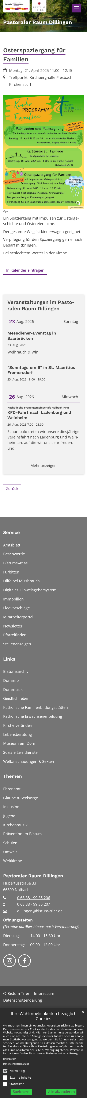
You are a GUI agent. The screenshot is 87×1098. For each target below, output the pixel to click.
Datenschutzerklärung (61, 1053)
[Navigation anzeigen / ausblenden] (76, 8)
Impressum (9, 1058)
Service (11, 532)
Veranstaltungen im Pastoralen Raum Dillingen (41, 305)
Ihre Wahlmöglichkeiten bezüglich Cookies (43, 1016)
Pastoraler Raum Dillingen (33, 875)
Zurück (12, 488)
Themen (12, 776)
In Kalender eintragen (25, 270)
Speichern (21, 1091)
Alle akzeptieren (61, 1091)
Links (9, 659)
